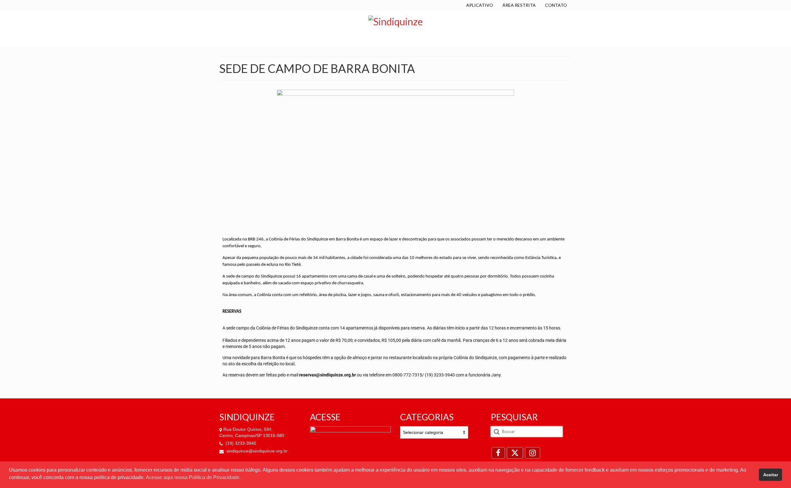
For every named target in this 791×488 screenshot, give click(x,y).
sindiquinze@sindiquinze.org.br (256, 450)
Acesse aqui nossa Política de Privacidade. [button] (193, 477)
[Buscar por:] (527, 431)
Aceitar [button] (770, 474)
